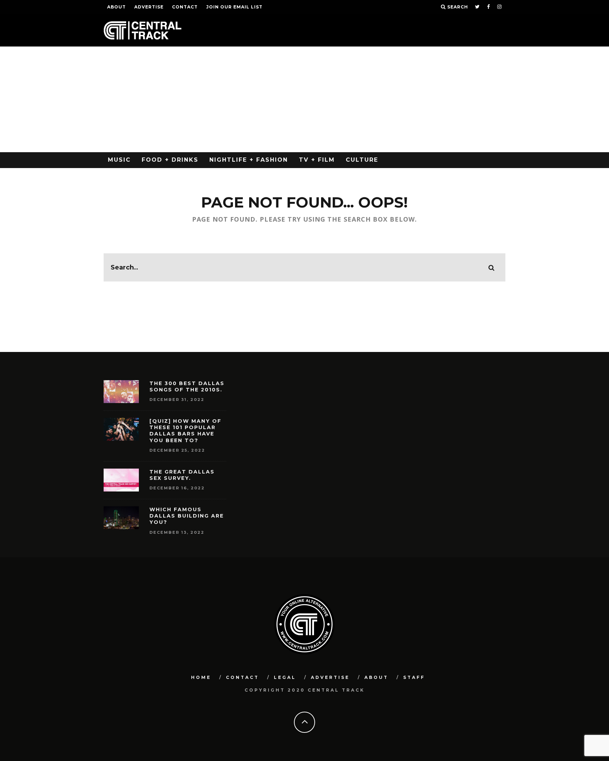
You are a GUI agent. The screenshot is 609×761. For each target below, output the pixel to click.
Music (119, 159)
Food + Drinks (170, 159)
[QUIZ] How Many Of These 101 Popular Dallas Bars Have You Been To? (185, 431)
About (116, 7)
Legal (285, 677)
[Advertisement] (304, 99)
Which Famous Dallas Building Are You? (186, 515)
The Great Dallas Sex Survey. (182, 475)
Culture (362, 159)
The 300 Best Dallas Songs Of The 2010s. (186, 386)
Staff (414, 677)
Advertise (149, 7)
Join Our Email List (234, 7)
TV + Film (317, 159)
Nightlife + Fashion (248, 159)
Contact (185, 7)
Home (201, 677)
